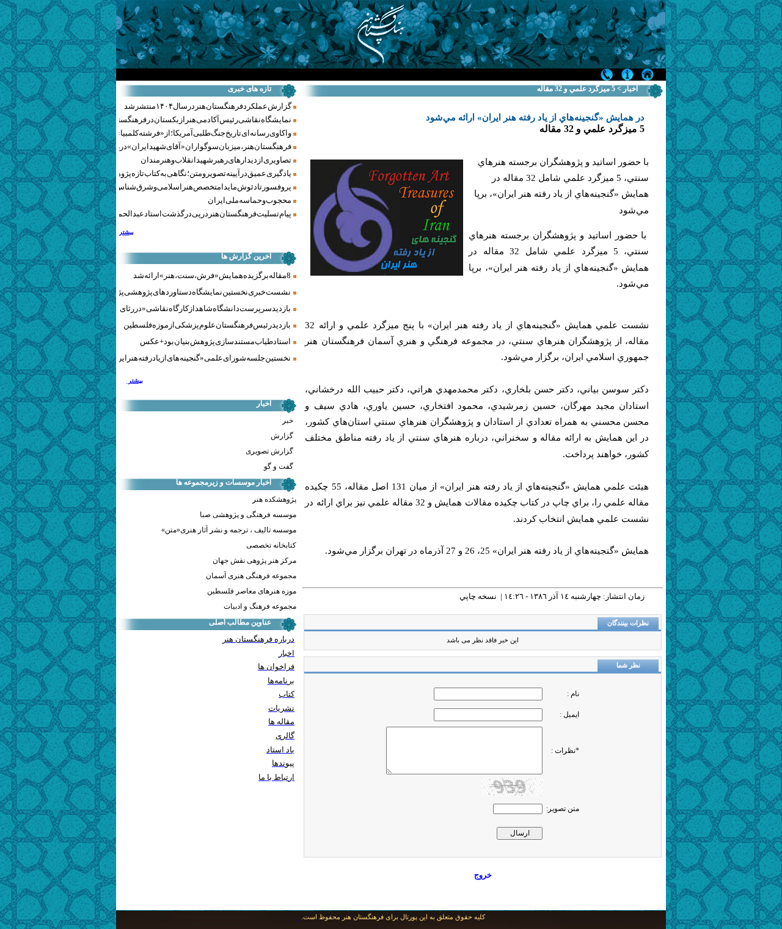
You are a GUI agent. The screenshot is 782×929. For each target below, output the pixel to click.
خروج (483, 874)
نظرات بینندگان (628, 623)
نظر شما (628, 665)
